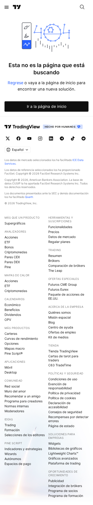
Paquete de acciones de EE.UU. (66, 296)
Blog (51, 322)
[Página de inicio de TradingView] (17, 7)
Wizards (10, 454)
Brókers (54, 261)
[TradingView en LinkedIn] (51, 138)
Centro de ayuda (60, 327)
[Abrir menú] (6, 7)
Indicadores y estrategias (23, 449)
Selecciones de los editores (25, 435)
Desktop (11, 372)
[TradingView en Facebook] (18, 138)
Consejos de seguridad (65, 412)
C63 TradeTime (59, 365)
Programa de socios (63, 491)
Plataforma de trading (64, 463)
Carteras (11, 333)
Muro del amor (15, 391)
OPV (8, 320)
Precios (53, 232)
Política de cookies (62, 398)
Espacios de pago (18, 464)
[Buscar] (82, 7)
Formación (12, 430)
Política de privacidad (64, 393)
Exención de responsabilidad (60, 386)
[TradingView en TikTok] (73, 138)
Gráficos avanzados (63, 458)
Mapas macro (15, 348)
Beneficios (12, 310)
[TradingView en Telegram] (62, 138)
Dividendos (13, 315)
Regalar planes (59, 242)
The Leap (55, 270)
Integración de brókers (65, 486)
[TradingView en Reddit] (83, 138)
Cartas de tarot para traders (63, 358)
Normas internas (17, 406)
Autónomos (13, 459)
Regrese (15, 82)
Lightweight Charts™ (63, 453)
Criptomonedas (16, 252)
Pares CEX (12, 257)
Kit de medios (58, 337)
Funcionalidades (60, 227)
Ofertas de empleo (62, 332)
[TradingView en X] (8, 138)
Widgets (54, 443)
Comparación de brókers (66, 265)
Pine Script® (14, 353)
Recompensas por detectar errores (68, 419)
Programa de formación (65, 496)
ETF (7, 242)
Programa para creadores (23, 401)
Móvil (8, 367)
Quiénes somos (59, 312)
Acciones (11, 237)
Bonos (9, 247)
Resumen (55, 256)
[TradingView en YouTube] (29, 138)
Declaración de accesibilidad (59, 405)
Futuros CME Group (62, 284)
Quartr (29, 197)
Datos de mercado (62, 237)
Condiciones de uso (62, 379)
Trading (10, 425)
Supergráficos (15, 223)
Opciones (12, 343)
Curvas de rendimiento (21, 338)
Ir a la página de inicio (46, 106)
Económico (13, 305)
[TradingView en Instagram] (40, 138)
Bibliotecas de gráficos (65, 448)
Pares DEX (12, 262)
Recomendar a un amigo (22, 396)
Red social (12, 386)
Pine (8, 267)
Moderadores (14, 411)
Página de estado (61, 426)
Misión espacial (59, 317)
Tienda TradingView (63, 351)
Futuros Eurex (58, 289)
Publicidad (56, 481)
